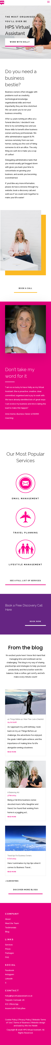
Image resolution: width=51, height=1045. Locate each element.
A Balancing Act (13, 792)
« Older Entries (11, 881)
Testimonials (10, 927)
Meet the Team (12, 923)
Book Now (35, 621)
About (8, 919)
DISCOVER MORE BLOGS (25, 890)
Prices (8, 949)
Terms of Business (22, 1023)
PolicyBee (20, 1008)
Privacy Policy (25, 1020)
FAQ (7, 957)
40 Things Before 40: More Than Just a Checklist (25, 719)
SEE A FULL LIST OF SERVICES (25, 581)
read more (11, 752)
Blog (7, 932)
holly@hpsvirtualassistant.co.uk (18, 996)
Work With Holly (20, 42)
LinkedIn (9, 979)
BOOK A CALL (25, 288)
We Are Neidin (31, 1026)
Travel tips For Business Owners (19, 856)
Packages (9, 953)
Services (9, 945)
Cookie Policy (11, 1020)
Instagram (9, 974)
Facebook (9, 970)
